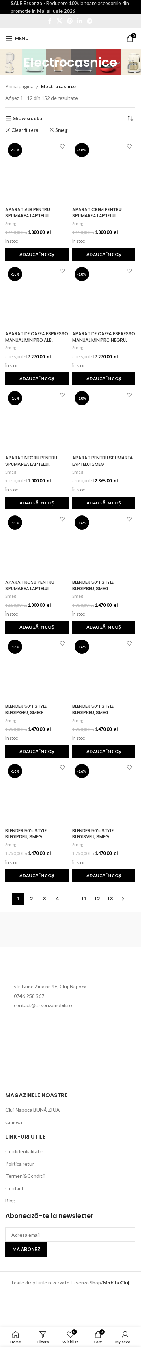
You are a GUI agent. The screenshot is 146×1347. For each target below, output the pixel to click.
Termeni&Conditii (25, 1176)
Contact (14, 1188)
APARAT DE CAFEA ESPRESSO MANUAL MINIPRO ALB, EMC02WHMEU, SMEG (36, 340)
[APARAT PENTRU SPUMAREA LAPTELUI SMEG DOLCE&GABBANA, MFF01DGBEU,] (104, 420)
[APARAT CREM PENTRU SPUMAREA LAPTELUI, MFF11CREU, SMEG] (104, 172)
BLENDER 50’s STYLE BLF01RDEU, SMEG (26, 834)
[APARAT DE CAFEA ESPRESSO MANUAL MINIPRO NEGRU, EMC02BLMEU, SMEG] (104, 296)
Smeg (61, 130)
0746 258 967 (29, 996)
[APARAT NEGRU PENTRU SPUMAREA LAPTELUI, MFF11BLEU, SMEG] (37, 420)
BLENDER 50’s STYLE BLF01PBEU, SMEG (93, 585)
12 (97, 899)
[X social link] (59, 21)
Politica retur (19, 1164)
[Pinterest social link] (69, 21)
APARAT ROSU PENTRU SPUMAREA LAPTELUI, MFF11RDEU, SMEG (29, 588)
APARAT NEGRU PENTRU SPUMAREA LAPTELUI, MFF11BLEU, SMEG (31, 464)
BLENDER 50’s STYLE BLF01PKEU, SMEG (93, 709)
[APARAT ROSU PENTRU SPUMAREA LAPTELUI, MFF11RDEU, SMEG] (37, 545)
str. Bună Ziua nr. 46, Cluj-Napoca (50, 986)
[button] (37, 254)
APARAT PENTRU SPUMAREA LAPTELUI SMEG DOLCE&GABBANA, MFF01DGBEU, (102, 467)
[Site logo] (70, 38)
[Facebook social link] (50, 21)
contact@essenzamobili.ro (43, 1005)
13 (110, 899)
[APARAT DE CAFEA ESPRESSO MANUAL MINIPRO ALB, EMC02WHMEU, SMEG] (37, 296)
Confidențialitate (24, 1151)
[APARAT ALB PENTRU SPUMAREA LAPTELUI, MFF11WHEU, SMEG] (37, 172)
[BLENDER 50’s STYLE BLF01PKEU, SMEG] (104, 669)
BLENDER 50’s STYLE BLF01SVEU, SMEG (93, 834)
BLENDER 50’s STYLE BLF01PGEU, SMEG (26, 709)
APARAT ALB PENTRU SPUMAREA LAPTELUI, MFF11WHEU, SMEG (27, 216)
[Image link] (44, 968)
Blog (10, 1200)
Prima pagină (19, 86)
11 (83, 899)
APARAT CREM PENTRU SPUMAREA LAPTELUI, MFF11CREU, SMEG (97, 216)
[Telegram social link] (90, 21)
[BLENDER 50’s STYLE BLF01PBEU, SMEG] (104, 545)
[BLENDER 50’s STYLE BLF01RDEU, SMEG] (37, 793)
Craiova (13, 1122)
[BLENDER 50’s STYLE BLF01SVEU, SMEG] (104, 793)
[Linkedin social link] (80, 21)
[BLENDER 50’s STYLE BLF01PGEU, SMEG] (37, 669)
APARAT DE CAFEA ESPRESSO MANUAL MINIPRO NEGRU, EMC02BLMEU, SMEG (103, 340)
